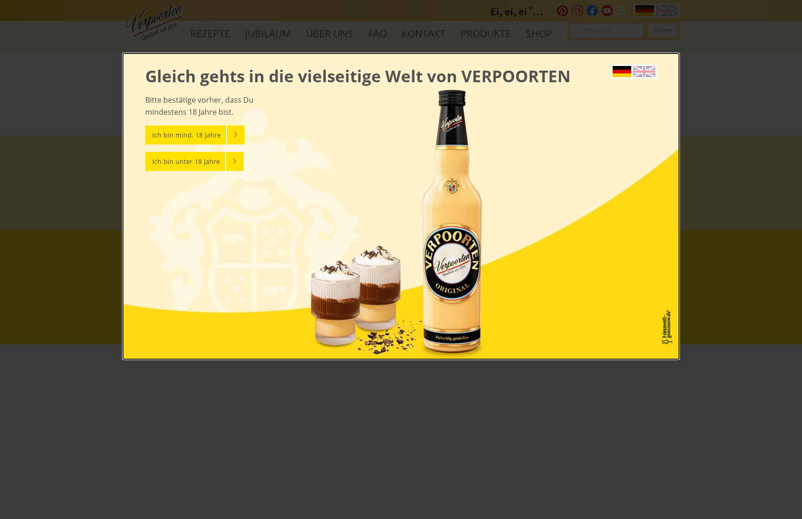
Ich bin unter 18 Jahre (186, 161)
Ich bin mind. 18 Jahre (186, 135)
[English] (644, 71)
